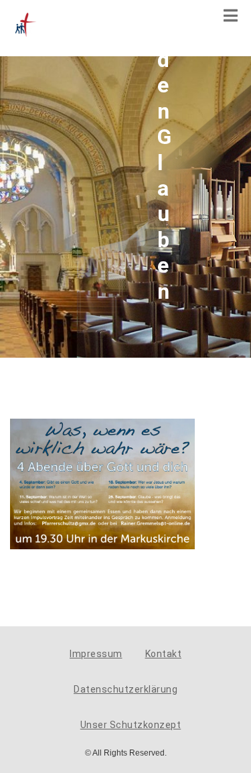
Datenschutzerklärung (125, 689)
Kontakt (163, 653)
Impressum (96, 653)
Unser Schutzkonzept (130, 724)
